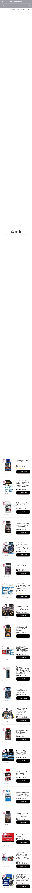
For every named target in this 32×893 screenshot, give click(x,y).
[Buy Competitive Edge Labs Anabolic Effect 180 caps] (8, 817)
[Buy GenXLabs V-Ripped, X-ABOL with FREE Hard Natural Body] (8, 651)
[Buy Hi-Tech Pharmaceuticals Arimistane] (8, 693)
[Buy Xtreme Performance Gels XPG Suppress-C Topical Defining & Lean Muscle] (8, 672)
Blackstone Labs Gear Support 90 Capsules (22, 732)
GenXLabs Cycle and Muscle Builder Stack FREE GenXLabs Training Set (22, 711)
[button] (28, 9)
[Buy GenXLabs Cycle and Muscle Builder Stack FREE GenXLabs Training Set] (8, 713)
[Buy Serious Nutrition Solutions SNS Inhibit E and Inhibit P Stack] (8, 755)
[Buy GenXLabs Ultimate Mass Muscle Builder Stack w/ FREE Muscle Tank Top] (8, 858)
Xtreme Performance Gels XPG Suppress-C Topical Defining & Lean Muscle (23, 670)
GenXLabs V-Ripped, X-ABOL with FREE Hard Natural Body (22, 649)
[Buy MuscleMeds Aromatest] (8, 837)
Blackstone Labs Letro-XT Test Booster (22, 628)
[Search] (29, 5)
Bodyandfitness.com (16, 9)
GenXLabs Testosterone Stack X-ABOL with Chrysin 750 (23, 586)
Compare (6, 473)
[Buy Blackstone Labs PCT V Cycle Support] (8, 465)
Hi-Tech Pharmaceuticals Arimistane (22, 690)
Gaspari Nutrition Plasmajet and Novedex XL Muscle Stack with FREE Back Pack (22, 877)
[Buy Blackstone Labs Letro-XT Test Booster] (8, 630)
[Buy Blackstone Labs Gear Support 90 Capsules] (8, 734)
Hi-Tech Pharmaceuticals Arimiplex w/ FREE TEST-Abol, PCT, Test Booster (22, 546)
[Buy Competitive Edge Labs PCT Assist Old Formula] (8, 527)
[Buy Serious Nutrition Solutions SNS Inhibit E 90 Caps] (8, 796)
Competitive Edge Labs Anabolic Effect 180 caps (22, 814)
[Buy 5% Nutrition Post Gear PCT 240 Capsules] (8, 506)
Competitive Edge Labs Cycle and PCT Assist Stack (22, 607)
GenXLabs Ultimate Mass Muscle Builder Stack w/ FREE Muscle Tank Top (22, 856)
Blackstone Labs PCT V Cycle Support (22, 461)
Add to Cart (23, 472)
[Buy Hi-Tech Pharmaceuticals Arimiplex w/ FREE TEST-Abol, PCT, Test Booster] (8, 548)
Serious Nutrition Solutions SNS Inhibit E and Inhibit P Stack (22, 753)
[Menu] (3, 9)
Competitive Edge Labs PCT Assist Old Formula (22, 525)
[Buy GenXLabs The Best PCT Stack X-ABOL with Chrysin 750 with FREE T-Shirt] (8, 486)
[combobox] (14, 5)
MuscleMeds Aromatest (21, 835)
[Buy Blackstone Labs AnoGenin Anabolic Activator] (8, 775)
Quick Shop (23, 866)
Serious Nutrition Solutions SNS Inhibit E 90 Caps (22, 794)
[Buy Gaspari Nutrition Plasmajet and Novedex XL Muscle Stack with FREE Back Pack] (8, 879)
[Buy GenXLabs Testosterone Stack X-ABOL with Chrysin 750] (8, 589)
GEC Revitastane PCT (22, 566)
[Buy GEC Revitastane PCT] (8, 568)
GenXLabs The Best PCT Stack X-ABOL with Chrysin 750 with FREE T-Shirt (22, 484)
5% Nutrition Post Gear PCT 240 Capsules (22, 504)
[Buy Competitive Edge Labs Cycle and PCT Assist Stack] (8, 610)
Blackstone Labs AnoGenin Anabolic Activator (23, 773)
